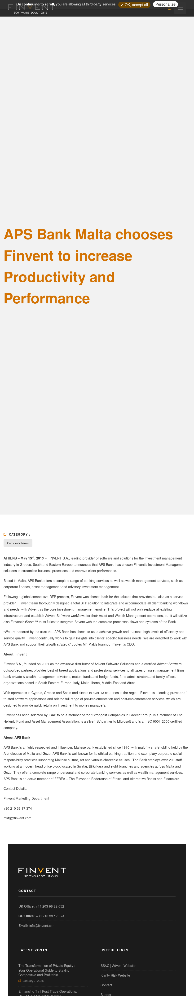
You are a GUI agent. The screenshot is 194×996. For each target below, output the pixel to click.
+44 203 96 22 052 (50, 906)
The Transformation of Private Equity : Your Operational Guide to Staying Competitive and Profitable (46, 970)
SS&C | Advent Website (118, 965)
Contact (106, 985)
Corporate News (18, 543)
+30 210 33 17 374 (50, 915)
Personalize (165, 4)
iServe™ (31, 621)
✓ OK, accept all (134, 4)
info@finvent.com (42, 925)
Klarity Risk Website (115, 975)
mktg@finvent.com (17, 818)
